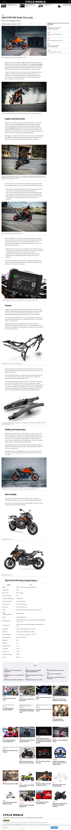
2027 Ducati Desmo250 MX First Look (54, 40)
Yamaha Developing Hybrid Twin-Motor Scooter (34, 676)
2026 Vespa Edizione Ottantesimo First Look (55, 35)
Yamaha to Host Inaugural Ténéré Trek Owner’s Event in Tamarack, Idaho (60, 763)
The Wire (5, 669)
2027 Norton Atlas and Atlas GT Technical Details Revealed (53, 46)
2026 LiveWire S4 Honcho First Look (54, 52)
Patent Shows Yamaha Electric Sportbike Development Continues (60, 805)
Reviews (5, 678)
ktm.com (18, 657)
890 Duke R (12, 127)
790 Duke (33, 64)
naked (22, 124)
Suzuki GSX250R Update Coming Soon (55, 670)
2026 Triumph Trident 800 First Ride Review (13, 679)
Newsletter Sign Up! (39, 817)
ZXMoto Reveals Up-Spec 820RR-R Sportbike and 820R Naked (54, 28)
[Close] (69, 827)
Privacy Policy (6, 817)
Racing (26, 678)
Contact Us (22, 817)
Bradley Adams (6, 24)
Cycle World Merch (29, 817)
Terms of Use (12, 817)
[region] (35, 827)
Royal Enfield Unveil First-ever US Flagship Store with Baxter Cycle (26, 711)
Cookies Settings (6, 820)
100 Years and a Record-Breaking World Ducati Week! (13, 671)
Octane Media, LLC (17, 824)
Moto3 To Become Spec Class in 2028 (33, 679)
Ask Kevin (21, 803)
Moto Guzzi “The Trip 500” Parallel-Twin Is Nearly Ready (56, 678)
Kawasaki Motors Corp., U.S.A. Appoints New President (14, 676)
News (48, 669)
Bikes (3, 15)
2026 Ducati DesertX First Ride (10, 783)
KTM (23, 62)
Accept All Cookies (54, 827)
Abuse (17, 817)
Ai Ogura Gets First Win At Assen (54, 673)
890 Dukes (40, 64)
